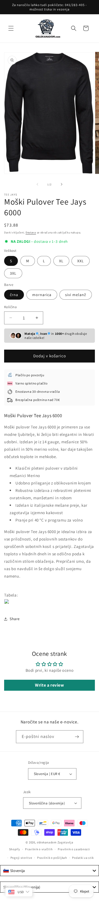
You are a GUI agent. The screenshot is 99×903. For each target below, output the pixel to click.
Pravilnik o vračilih (39, 849)
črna (14, 294)
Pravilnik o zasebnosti (74, 849)
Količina (10, 307)
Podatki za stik (83, 858)
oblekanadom (47, 842)
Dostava (31, 232)
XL (61, 260)
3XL (13, 273)
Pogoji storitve (21, 858)
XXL (80, 260)
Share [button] (15, 618)
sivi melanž (75, 294)
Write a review (49, 685)
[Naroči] (77, 736)
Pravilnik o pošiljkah (52, 858)
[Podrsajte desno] (62, 184)
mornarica (41, 294)
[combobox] (49, 870)
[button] (11, 28)
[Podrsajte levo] (37, 184)
